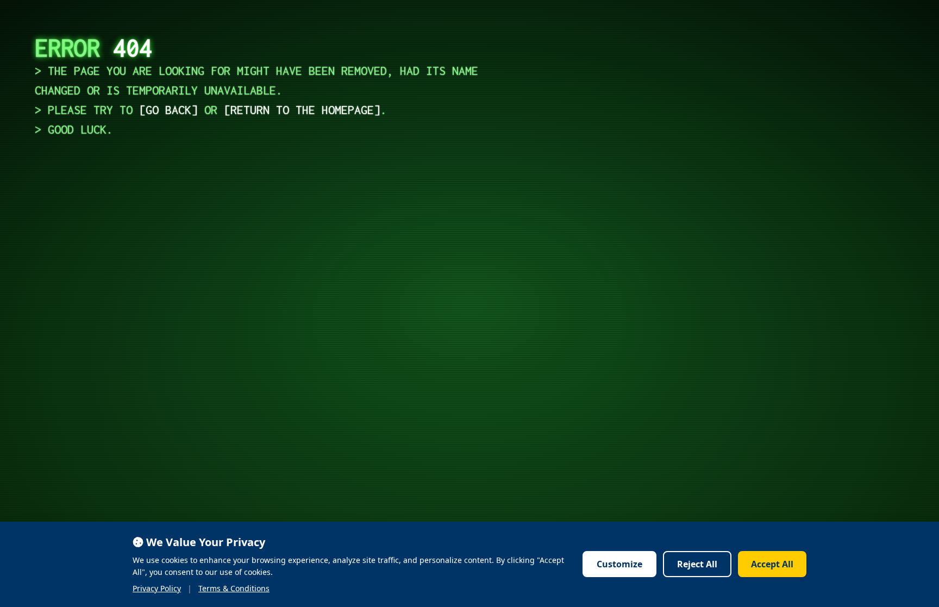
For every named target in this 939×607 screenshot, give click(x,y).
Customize (619, 564)
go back (168, 110)
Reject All (697, 564)
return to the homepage (302, 110)
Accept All (772, 564)
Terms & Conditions (234, 588)
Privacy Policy (157, 588)
